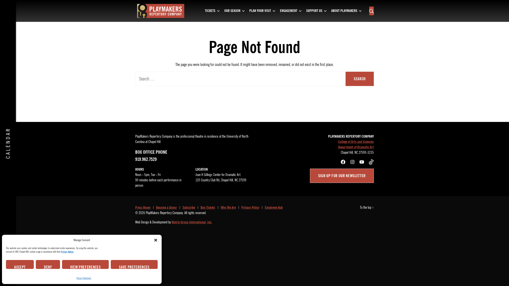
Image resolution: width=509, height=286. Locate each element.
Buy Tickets (208, 207)
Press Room (143, 207)
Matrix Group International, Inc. (192, 222)
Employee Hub (274, 207)
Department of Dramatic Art (356, 147)
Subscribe (189, 207)
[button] (156, 240)
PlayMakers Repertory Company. (165, 213)
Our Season (232, 11)
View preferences (85, 267)
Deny (48, 267)
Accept (20, 267)
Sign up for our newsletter (342, 175)
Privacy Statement (84, 278)
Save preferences (134, 267)
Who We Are (228, 207)
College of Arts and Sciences (356, 141)
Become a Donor (166, 207)
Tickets (210, 11)
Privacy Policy (250, 207)
